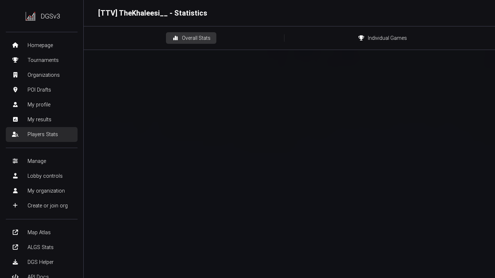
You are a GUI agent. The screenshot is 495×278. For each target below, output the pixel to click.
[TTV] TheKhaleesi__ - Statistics (152, 13)
